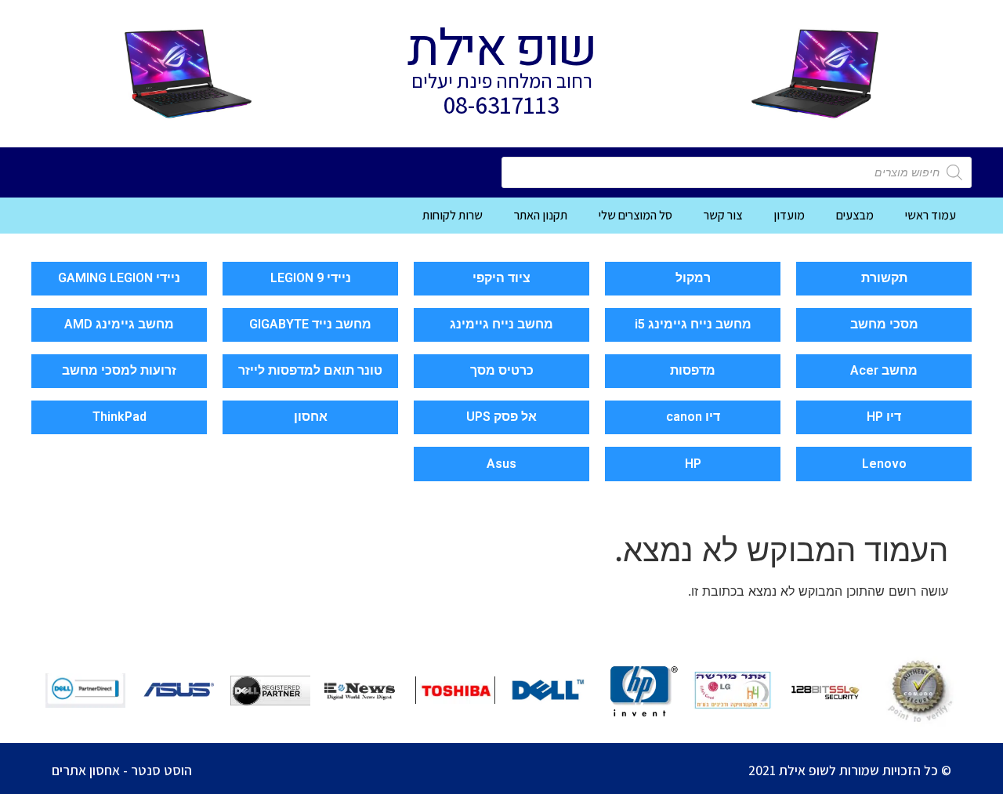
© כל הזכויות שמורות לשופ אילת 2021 (849, 770)
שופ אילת (501, 49)
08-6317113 (501, 104)
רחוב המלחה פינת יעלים (501, 80)
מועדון (789, 215)
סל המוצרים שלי (635, 215)
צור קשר (723, 215)
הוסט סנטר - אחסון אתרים (122, 770)
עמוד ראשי (930, 215)
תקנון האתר (540, 215)
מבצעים (855, 215)
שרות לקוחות (452, 215)
